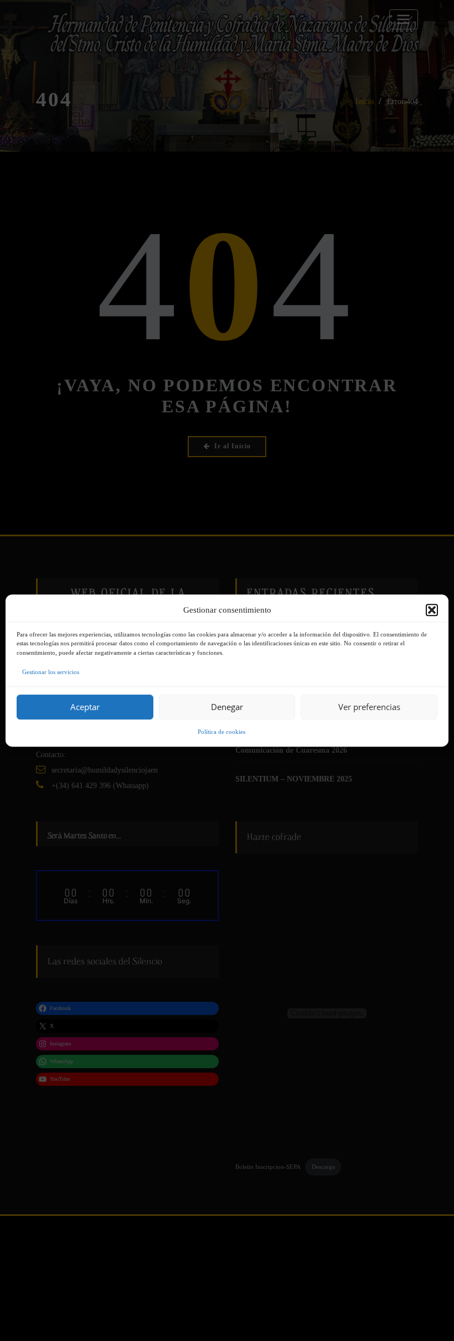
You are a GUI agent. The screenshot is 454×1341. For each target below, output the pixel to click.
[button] (431, 609)
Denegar (227, 706)
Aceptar (85, 706)
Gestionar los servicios (50, 672)
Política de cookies (221, 731)
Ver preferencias (369, 706)
